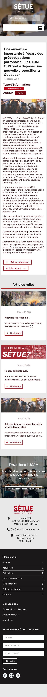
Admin (20, 93)
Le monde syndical (14, 88)
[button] (40, 28)
